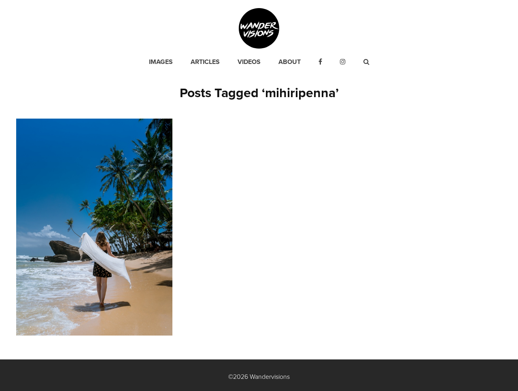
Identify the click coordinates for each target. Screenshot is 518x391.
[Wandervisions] (259, 28)
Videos (249, 62)
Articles (205, 62)
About (289, 62)
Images (161, 62)
